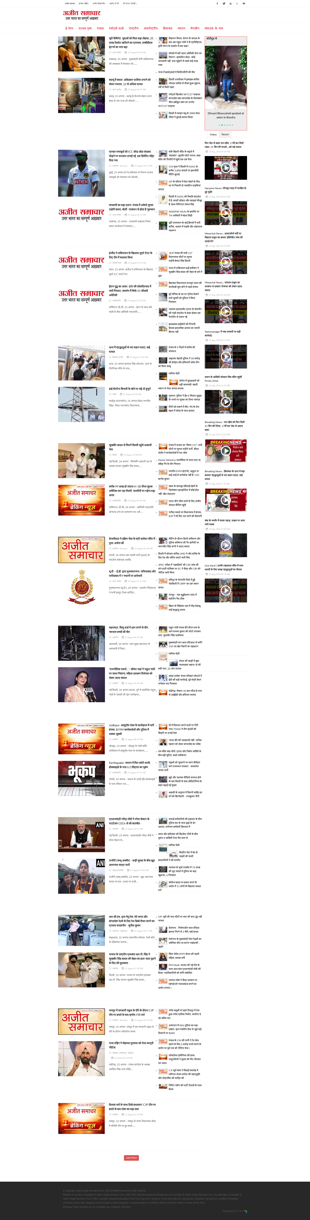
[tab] (213, 134)
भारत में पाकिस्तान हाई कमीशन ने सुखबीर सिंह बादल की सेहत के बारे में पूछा (180, 272)
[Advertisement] (119, 141)
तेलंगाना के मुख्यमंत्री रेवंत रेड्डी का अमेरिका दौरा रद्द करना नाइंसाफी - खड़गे (179, 943)
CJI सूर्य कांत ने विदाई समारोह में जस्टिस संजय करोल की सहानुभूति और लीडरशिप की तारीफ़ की (179, 1074)
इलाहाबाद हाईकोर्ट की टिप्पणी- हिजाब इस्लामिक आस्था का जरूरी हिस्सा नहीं (184, 328)
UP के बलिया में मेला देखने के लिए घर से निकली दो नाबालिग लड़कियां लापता (179, 185)
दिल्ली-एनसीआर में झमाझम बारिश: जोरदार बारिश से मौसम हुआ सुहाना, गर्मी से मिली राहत (179, 83)
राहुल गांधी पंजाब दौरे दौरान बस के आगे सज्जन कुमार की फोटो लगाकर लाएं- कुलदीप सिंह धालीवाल (179, 631)
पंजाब (114, 394)
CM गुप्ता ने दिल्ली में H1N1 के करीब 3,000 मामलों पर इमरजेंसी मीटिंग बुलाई (184, 170)
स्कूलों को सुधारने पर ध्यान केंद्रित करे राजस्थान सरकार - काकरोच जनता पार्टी (179, 766)
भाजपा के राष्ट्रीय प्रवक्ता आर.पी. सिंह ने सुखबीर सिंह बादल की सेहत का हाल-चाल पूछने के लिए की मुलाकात (132, 959)
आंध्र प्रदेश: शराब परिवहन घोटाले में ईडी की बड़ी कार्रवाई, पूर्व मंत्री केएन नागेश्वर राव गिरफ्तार (180, 680)
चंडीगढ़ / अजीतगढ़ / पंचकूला (122, 1053)
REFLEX (239, 1211)
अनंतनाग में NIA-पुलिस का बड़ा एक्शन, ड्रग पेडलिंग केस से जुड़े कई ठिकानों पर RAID (179, 1029)
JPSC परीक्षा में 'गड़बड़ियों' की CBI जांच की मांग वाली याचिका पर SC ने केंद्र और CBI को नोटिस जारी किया (179, 569)
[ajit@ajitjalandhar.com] (244, 3)
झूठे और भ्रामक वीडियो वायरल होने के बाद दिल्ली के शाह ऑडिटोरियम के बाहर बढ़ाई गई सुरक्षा (180, 781)
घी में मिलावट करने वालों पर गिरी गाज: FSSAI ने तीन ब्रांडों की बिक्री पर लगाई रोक (178, 729)
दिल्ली (114, 455)
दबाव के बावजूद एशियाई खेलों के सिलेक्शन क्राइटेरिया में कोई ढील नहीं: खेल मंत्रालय (178, 490)
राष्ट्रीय (115, 637)
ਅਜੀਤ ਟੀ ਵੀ (114, 4)
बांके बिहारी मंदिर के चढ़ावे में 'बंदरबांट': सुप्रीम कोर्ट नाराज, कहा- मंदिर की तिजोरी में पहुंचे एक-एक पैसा (179, 155)
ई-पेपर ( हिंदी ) (84, 4)
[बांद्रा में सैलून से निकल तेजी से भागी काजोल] (226, 77)
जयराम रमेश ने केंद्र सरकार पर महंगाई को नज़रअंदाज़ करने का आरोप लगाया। (177, 984)
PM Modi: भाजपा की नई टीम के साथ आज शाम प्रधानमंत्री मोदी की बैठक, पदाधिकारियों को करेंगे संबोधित (179, 969)
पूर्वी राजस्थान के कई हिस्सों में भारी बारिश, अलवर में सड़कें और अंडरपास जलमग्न (185, 226)
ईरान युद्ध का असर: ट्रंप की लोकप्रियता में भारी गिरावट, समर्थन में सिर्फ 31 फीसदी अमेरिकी (130, 291)
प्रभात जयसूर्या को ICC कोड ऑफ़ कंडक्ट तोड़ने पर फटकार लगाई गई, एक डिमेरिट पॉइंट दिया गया (131, 156)
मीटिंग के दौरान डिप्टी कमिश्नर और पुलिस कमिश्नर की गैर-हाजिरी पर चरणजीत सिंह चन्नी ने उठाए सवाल (179, 542)
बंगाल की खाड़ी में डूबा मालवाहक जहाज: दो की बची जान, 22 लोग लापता (179, 665)
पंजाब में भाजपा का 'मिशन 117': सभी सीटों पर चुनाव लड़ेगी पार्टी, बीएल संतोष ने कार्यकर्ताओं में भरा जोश (180, 449)
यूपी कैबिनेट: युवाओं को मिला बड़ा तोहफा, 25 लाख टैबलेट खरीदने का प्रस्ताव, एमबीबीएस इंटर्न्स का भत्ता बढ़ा (131, 43)
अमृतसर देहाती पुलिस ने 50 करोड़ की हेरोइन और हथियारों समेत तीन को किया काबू (179, 362)
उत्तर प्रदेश (116, 52)
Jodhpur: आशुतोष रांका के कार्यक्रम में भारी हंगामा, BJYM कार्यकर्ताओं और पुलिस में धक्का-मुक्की (131, 730)
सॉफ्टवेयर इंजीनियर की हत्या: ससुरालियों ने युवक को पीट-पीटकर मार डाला (179, 1059)
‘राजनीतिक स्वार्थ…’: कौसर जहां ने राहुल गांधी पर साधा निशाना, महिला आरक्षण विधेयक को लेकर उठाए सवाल (132, 673)
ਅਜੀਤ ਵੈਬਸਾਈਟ (99, 4)
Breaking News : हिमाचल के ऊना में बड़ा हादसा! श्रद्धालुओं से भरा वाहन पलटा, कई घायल (225, 475)
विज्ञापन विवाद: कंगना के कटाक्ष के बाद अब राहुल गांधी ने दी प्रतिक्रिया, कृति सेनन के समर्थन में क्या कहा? (180, 42)
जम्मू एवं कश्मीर (117, 870)
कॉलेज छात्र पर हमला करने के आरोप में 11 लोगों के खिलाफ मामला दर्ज (179, 886)
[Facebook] (217, 3)
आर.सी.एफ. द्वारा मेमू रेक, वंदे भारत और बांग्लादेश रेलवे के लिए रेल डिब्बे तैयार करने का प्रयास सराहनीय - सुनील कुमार (132, 921)
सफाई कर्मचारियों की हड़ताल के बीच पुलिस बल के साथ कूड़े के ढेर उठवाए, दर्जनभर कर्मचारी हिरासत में (180, 823)
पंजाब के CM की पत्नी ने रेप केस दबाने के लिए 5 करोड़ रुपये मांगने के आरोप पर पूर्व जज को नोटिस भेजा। (179, 1044)
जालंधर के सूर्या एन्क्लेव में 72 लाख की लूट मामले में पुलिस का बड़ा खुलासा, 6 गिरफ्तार (179, 871)
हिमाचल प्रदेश (117, 357)
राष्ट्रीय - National (119, 166)
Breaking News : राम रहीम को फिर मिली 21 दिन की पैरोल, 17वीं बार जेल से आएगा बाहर (225, 426)
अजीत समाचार (70, 4)
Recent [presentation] (225, 134)
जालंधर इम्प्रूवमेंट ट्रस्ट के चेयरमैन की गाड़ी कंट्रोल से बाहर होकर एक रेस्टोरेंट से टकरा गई (185, 313)
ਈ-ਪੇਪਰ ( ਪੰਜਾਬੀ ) (129, 4)
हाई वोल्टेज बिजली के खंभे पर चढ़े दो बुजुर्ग (130, 389)
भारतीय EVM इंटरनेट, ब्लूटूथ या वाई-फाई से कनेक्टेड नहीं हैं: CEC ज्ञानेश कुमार (179, 475)
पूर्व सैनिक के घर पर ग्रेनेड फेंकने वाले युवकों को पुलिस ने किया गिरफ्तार (184, 298)
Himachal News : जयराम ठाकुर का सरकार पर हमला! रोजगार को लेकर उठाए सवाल (223, 286)
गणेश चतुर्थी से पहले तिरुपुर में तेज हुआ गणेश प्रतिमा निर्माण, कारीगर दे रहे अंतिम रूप (179, 1014)
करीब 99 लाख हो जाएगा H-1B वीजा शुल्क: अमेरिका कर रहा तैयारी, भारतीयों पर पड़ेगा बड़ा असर (132, 491)
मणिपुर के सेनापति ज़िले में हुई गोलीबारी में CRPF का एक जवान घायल (178, 584)
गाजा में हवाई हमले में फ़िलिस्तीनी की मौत (176, 72)
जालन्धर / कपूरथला (119, 931)
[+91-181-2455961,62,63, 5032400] (237, 3)
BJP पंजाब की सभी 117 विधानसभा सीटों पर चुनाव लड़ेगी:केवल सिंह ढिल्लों (180, 257)
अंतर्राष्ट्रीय (116, 300)
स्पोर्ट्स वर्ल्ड (116, 263)
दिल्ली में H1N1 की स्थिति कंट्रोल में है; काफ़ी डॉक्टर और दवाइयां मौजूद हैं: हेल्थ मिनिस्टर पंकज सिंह (185, 200)
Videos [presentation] (213, 135)
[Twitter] (224, 3)
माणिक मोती (174, 373)
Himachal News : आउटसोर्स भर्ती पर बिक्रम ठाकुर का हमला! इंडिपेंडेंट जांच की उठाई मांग (224, 237)
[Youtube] (230, 3)
